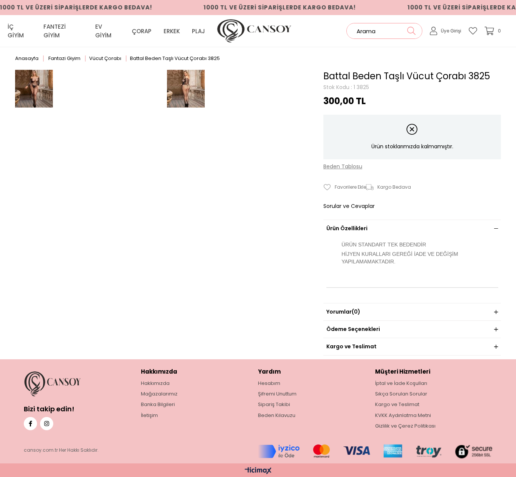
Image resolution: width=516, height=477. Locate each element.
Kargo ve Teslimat (351, 346)
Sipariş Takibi (274, 404)
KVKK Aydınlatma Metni (403, 415)
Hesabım (269, 383)
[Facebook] (30, 423)
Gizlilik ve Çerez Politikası (405, 426)
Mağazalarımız (159, 394)
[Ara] (411, 30)
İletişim (149, 415)
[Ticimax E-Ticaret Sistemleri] (258, 471)
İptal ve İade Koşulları (401, 383)
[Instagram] (46, 423)
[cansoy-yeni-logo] (65, 384)
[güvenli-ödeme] (375, 451)
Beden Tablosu (342, 166)
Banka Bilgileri (158, 404)
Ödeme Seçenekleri (353, 329)
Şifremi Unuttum (277, 394)
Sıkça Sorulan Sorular (401, 394)
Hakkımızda (155, 383)
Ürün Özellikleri (347, 228)
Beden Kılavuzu (276, 415)
